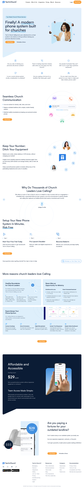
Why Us (52, 2)
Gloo (61, 469)
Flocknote (62, 467)
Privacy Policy (72, 465)
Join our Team (35, 473)
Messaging (34, 465)
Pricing (47, 2)
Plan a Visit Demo (49, 465)
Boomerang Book (49, 467)
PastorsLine (62, 471)
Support (34, 479)
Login (71, 2)
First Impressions (49, 473)
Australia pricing (36, 477)
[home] (10, 2)
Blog (46, 471)
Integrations (41, 2)
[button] (28, 2)
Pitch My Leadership (50, 475)
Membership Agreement (75, 471)
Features (34, 467)
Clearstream (62, 465)
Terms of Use (72, 467)
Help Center (48, 469)
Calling (33, 471)
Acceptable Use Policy (75, 469)
